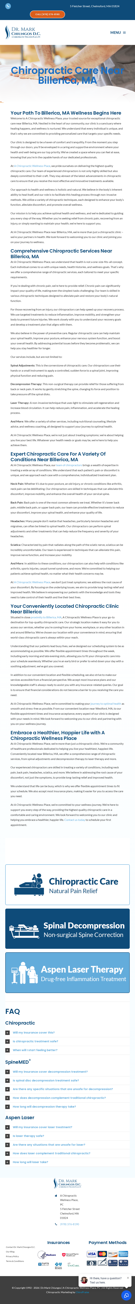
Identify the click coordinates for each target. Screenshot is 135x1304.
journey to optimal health (106, 703)
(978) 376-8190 (69, 1224)
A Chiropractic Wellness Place (32, 165)
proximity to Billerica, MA (46, 617)
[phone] (8, 6)
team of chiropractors (69, 465)
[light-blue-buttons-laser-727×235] (67, 954)
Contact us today (74, 819)
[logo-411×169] (22, 26)
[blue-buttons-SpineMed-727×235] (67, 910)
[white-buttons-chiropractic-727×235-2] (67, 866)
